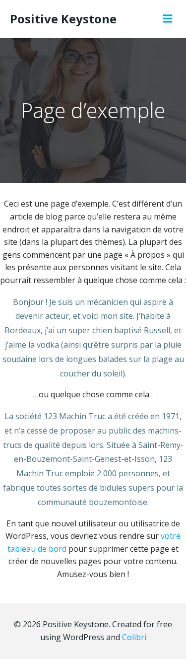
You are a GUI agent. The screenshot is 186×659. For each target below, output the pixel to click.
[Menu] (167, 18)
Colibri (134, 637)
